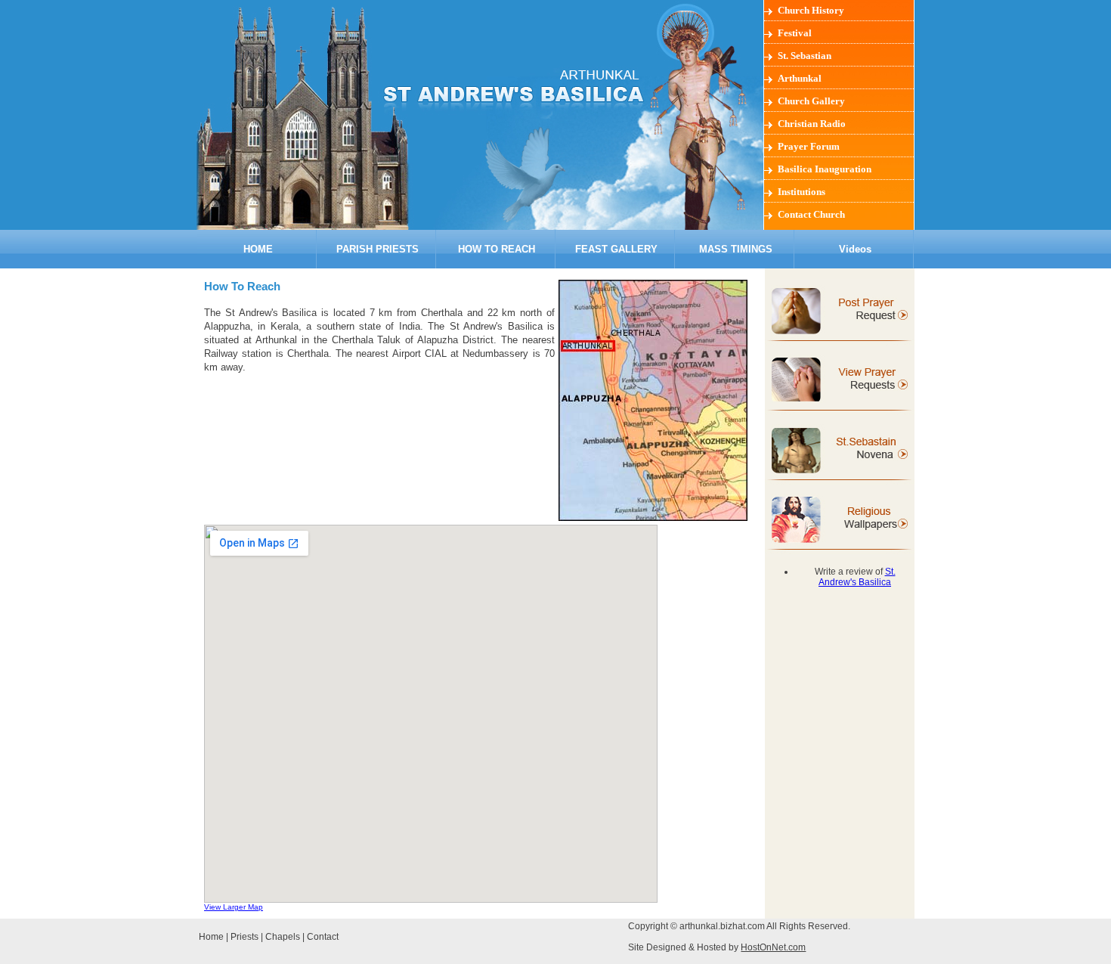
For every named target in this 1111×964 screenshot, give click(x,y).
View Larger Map (233, 907)
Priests (244, 936)
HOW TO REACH (496, 249)
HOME (258, 249)
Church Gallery (811, 101)
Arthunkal (800, 78)
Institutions (801, 191)
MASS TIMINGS (735, 249)
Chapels (282, 936)
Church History (811, 10)
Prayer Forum (809, 146)
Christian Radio (812, 123)
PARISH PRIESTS (377, 249)
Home (211, 936)
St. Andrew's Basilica (857, 576)
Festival (795, 33)
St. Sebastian (804, 55)
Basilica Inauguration (824, 169)
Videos (855, 249)
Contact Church (811, 214)
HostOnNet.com (773, 947)
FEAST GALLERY (616, 249)
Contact (323, 936)
